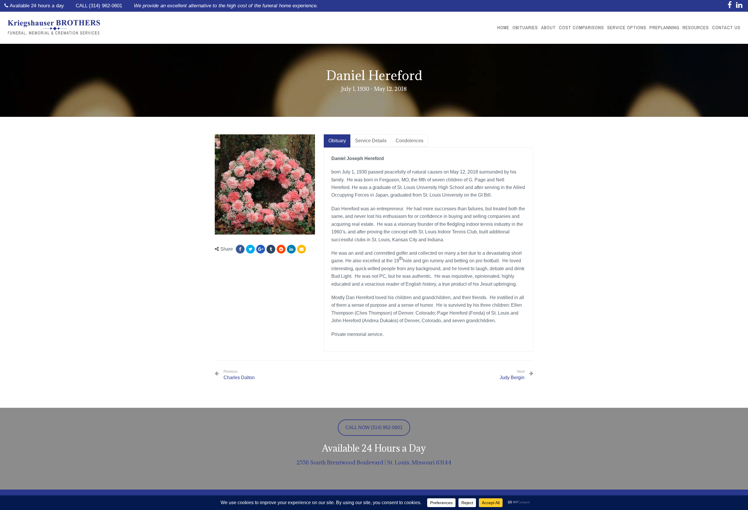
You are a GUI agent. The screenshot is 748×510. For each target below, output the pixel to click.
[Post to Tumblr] (270, 249)
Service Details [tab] (371, 140)
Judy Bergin (512, 377)
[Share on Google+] (260, 249)
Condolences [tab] (409, 140)
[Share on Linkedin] (281, 249)
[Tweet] (250, 249)
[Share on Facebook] (240, 249)
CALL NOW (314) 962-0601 (374, 427)
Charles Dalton (239, 375)
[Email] (301, 249)
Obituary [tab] (337, 140)
